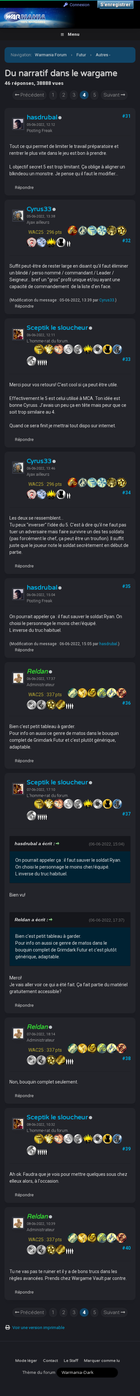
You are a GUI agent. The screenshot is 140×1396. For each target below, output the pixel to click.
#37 (126, 814)
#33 (126, 359)
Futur (81, 54)
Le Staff (71, 1360)
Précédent (31, 95)
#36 (126, 703)
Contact (50, 1360)
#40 (126, 1248)
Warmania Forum (51, 54)
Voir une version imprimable (38, 1327)
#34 (126, 492)
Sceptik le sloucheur (57, 328)
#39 (126, 1148)
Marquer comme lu (102, 1360)
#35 (126, 586)
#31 (126, 116)
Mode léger (26, 1360)
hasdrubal (42, 117)
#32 (126, 240)
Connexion (79, 4)
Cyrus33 (39, 209)
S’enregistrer (115, 4)
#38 (126, 1058)
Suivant (112, 95)
